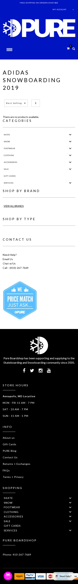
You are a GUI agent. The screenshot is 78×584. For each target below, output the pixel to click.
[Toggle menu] (70, 135)
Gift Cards (9, 444)
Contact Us (10, 457)
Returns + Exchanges (16, 463)
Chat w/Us (9, 263)
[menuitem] (39, 134)
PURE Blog (10, 450)
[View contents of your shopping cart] (68, 48)
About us (9, 437)
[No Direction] (36, 103)
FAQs (6, 470)
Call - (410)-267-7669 (16, 267)
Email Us (8, 259)
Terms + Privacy (13, 476)
